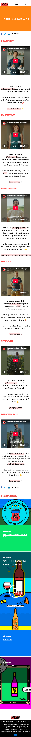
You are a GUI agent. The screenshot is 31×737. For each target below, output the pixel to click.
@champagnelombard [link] (8, 89)
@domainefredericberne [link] (16, 464)
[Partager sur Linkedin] (9, 34)
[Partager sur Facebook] (2, 34)
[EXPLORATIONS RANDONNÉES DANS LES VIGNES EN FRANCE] (15, 512)
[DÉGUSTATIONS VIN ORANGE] (15, 617)
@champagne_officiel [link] (14, 109)
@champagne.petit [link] (11, 383)
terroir (5, 173)
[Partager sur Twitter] (5, 34)
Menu (16, 4)
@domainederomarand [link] (17, 454)
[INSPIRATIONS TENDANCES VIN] (15, 682)
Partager (16, 34)
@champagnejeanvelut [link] (19, 228)
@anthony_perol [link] (14, 304)
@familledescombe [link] (12, 157)
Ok (15, 735)
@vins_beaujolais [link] (14, 182)
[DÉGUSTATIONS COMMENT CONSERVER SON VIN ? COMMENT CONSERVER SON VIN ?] (15, 577)
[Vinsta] (5, 4)
